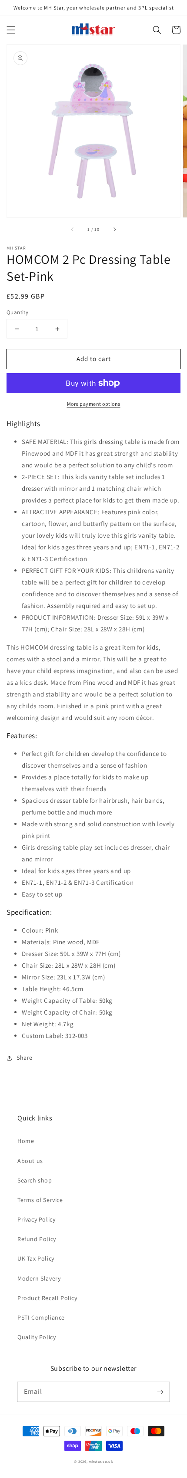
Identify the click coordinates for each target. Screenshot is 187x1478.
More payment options (93, 404)
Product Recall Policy (47, 1298)
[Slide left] (72, 229)
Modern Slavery (38, 1278)
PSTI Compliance (41, 1317)
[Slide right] (114, 229)
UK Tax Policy (35, 1258)
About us (30, 1161)
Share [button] (25, 1057)
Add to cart (94, 359)
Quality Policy (36, 1337)
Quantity (17, 312)
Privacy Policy (36, 1219)
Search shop (34, 1180)
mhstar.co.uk (101, 1461)
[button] (10, 29)
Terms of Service (40, 1200)
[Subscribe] (160, 1391)
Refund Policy (36, 1239)
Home (25, 1141)
